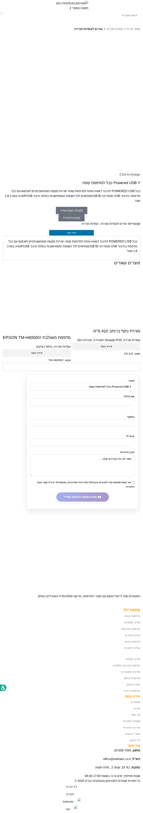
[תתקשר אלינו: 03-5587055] (10, 5)
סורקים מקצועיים (130, 671)
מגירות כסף (84, 340)
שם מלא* (129, 396)
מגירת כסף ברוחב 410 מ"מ (116, 331)
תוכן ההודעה (127, 452)
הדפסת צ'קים (132, 641)
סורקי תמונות (132, 658)
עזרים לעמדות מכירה (114, 223)
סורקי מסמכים (132, 622)
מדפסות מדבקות (130, 628)
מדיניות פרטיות (131, 727)
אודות (137, 708)
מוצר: (131, 380)
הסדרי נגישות (132, 733)
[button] (136, 6)
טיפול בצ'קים (44, 346)
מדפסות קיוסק (132, 678)
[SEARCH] (1, 13)
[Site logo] (71, 5)
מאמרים (135, 702)
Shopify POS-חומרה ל (107, 340)
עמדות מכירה (90, 223)
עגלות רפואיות (132, 647)
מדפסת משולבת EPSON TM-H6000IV (37, 337)
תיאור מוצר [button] (72, 233)
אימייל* (130, 436)
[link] (4, 5)
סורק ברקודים (132, 635)
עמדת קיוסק (133, 684)
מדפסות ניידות (132, 690)
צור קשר (135, 714)
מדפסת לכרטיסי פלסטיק (126, 665)
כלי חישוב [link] (135, 740)
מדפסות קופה (132, 616)
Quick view (135, 323)
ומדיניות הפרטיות (78, 482)
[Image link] (112, 581)
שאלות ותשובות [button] (131, 721)
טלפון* (130, 416)
